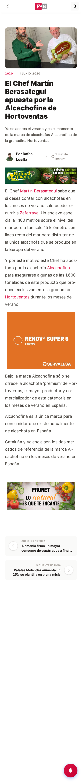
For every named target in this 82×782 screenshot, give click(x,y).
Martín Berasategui (38, 191)
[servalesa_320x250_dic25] (41, 340)
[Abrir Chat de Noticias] (70, 770)
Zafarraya (29, 212)
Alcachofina (58, 267)
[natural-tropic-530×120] (41, 175)
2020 (9, 73)
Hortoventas (17, 297)
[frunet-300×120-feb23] (41, 495)
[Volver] (7, 6)
